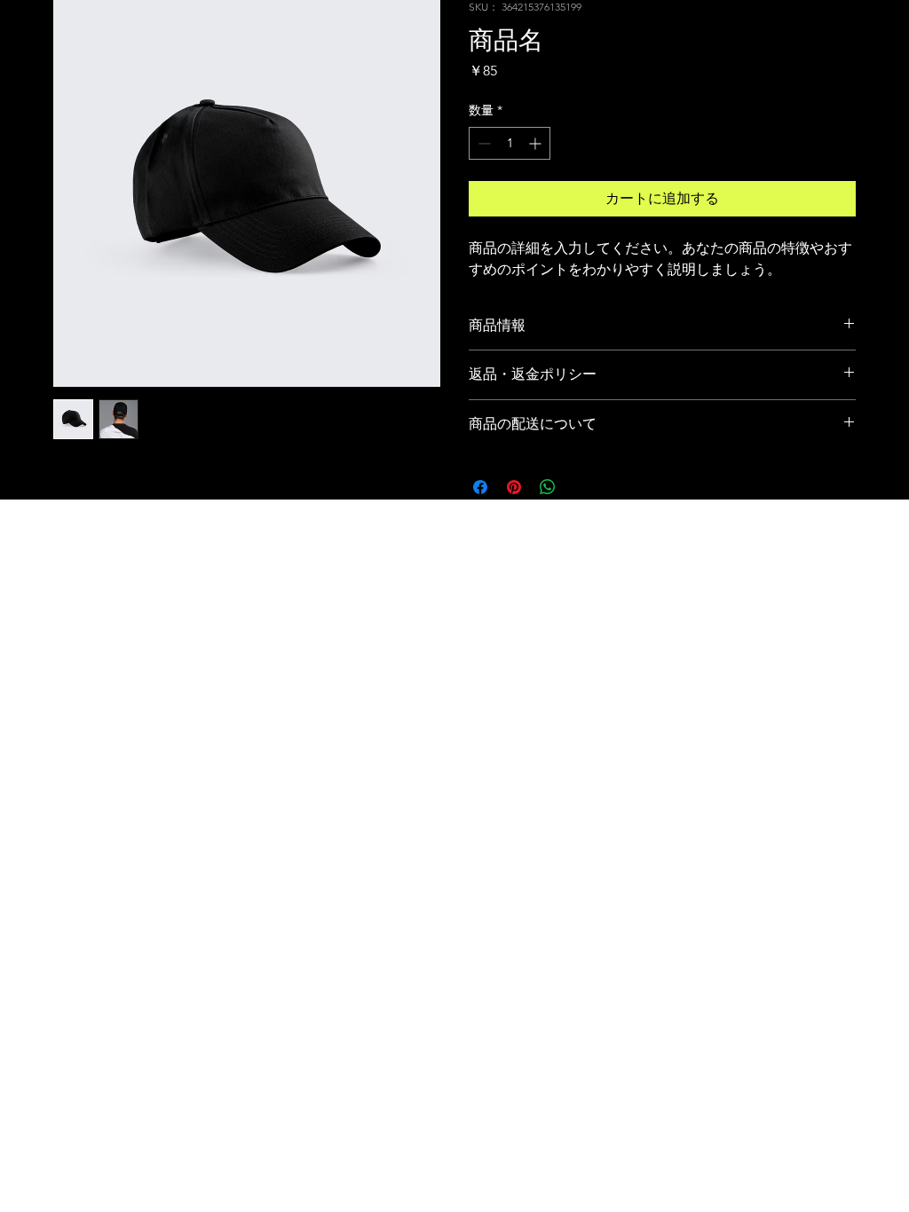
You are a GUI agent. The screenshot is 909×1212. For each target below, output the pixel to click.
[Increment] (537, 143)
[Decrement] (482, 143)
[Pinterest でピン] (514, 487)
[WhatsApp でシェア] (547, 487)
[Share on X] (581, 487)
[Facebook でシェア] (480, 487)
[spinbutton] (510, 143)
